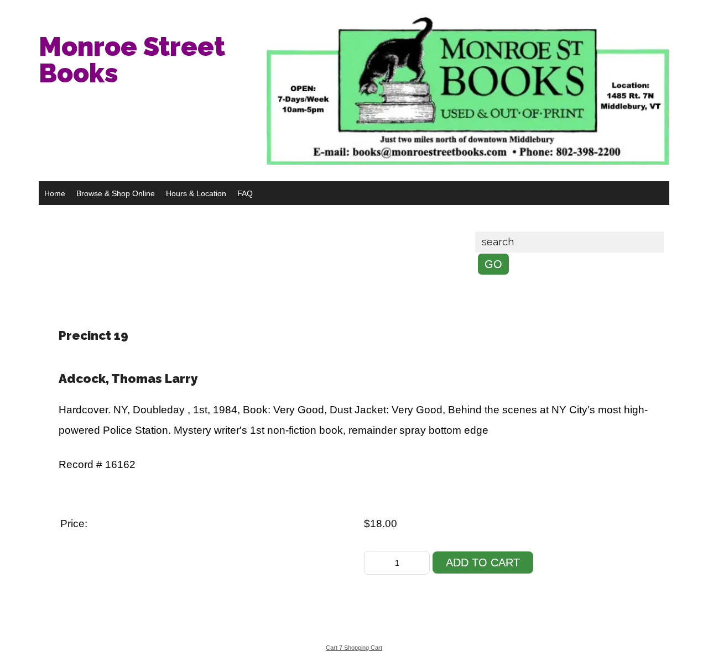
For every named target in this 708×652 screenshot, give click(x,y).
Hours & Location (196, 193)
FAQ (245, 193)
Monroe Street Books (132, 59)
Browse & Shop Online (115, 193)
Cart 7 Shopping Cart (354, 647)
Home (54, 193)
